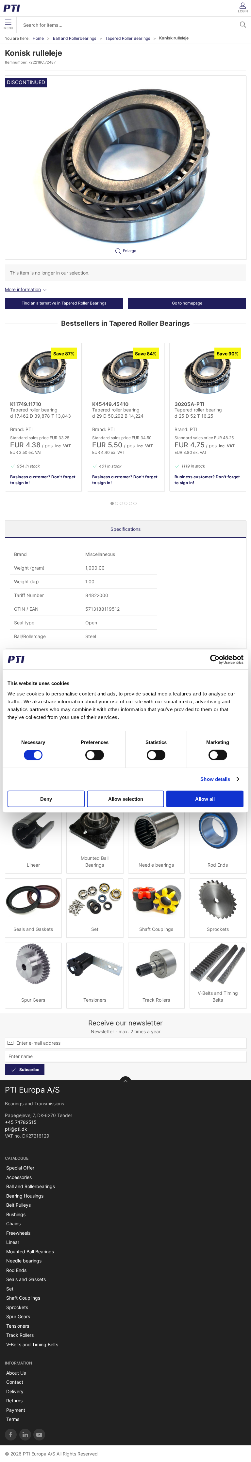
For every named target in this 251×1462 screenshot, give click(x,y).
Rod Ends (218, 865)
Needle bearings (156, 865)
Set (94, 929)
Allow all (205, 798)
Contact (14, 1382)
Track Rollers (156, 1000)
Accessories (19, 1177)
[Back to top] (125, 1082)
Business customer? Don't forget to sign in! (42, 479)
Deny (46, 798)
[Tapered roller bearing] (43, 372)
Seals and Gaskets (33, 929)
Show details (215, 779)
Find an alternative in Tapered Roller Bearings (64, 303)
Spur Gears (33, 1000)
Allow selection (125, 798)
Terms (12, 1419)
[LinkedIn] (25, 1434)
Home (38, 38)
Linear (33, 865)
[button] (125, 167)
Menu (8, 28)
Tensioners (94, 1000)
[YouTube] (39, 1434)
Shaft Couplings (156, 929)
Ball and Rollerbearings (74, 38)
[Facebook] (11, 1434)
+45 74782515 (21, 1122)
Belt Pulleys (18, 1205)
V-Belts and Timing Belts (32, 1344)
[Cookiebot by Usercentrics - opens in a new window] (214, 659)
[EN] (14, 8)
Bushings (15, 1214)
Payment (15, 1410)
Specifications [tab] (125, 529)
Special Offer (20, 1168)
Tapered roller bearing (34, 409)
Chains (13, 1223)
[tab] (112, 503)
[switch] (94, 755)
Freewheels (18, 1233)
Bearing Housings (24, 1196)
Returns (14, 1400)
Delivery (15, 1391)
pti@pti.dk (16, 1129)
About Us (16, 1373)
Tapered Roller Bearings (127, 38)
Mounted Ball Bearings (30, 1251)
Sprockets (218, 929)
